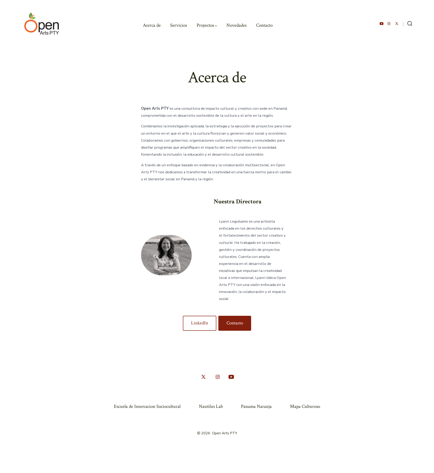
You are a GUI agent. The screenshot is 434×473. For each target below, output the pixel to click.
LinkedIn (199, 323)
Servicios (178, 25)
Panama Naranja (256, 406)
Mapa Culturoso (305, 406)
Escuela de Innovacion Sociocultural (147, 406)
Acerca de (152, 25)
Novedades (236, 25)
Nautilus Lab (211, 406)
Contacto (264, 25)
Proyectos (205, 25)
